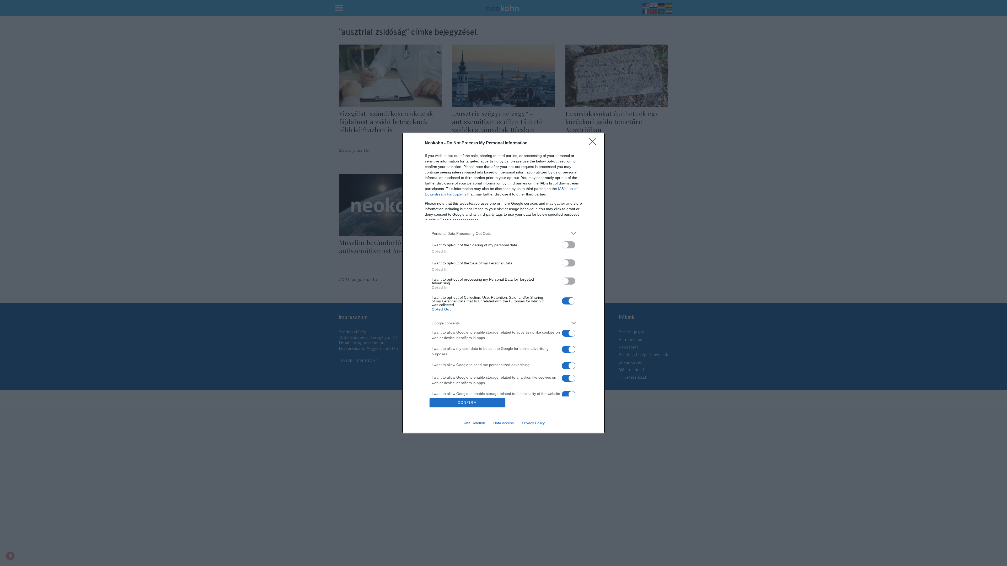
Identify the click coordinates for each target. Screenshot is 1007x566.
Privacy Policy (533, 423)
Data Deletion (474, 423)
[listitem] (503, 233)
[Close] (594, 143)
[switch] (568, 244)
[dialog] (503, 283)
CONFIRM (467, 403)
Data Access (503, 423)
